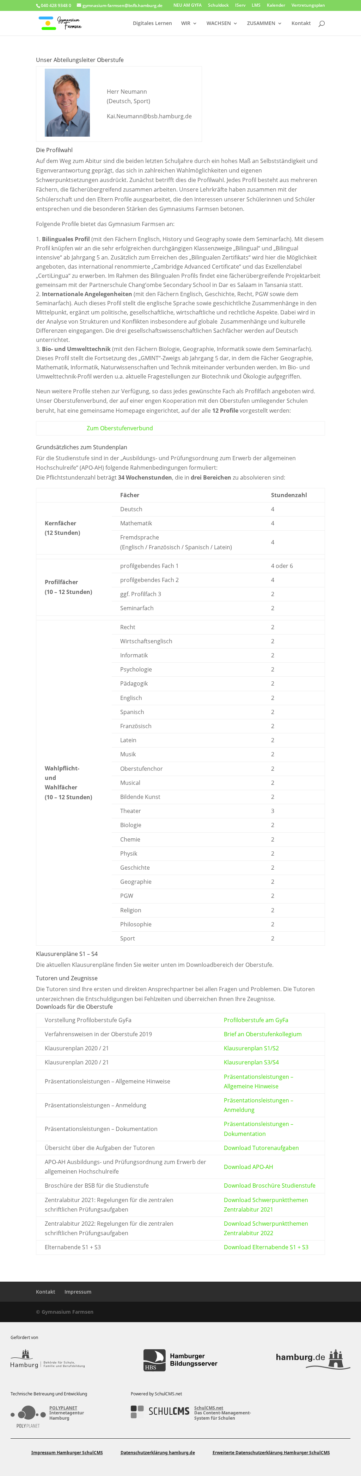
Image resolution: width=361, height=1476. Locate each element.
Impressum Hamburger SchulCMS (67, 1453)
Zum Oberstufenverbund (120, 428)
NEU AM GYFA (187, 5)
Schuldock (218, 5)
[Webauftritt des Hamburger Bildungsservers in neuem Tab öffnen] (180, 1360)
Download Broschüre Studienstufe (270, 1185)
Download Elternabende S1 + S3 (266, 1247)
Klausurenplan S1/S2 (251, 1048)
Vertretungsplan (308, 5)
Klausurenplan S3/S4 (251, 1062)
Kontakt (301, 23)
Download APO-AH (248, 1167)
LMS (256, 5)
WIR (185, 23)
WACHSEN (219, 23)
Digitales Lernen (152, 23)
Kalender (276, 5)
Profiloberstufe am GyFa (256, 1020)
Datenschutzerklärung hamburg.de (158, 1453)
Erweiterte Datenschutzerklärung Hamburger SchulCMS (271, 1453)
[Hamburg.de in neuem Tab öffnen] (313, 1360)
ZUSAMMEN (261, 23)
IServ (240, 5)
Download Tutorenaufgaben (261, 1148)
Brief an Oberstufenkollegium (263, 1034)
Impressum (78, 1291)
